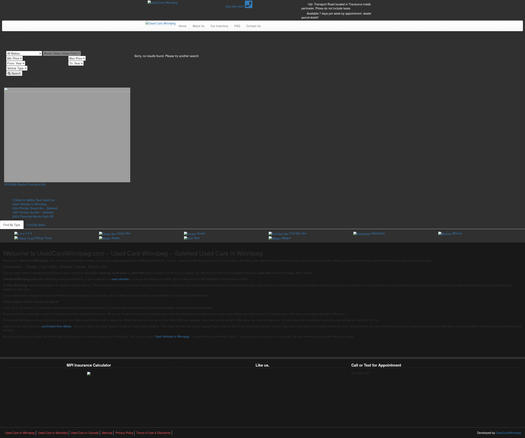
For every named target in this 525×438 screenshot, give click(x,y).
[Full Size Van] (279, 233)
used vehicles (120, 279)
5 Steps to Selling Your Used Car (33, 200)
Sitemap (107, 433)
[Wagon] (275, 238)
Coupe (201, 233)
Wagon (286, 238)
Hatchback (378, 233)
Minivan (457, 233)
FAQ (237, 26)
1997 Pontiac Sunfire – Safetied (32, 212)
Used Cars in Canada (85, 433)
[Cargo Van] (108, 233)
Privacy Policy (124, 433)
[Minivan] (445, 233)
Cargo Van (124, 233)
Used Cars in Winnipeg (20, 433)
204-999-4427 (235, 6)
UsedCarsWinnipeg (508, 433)
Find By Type (11, 225)
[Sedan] (105, 238)
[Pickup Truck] (24, 238)
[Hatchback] (362, 233)
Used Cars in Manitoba (53, 433)
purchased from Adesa (56, 326)
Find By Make (36, 225)
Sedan (116, 238)
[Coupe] (190, 233)
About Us (198, 26)
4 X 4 (28, 233)
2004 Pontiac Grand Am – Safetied (34, 208)
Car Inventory (219, 26)
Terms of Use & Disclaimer (153, 433)
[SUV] (189, 238)
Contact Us (253, 26)
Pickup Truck (43, 238)
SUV (197, 238)
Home (182, 26)
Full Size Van (298, 233)
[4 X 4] (19, 233)
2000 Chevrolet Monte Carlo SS (33, 216)
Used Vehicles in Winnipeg (29, 204)
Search (16, 73)
